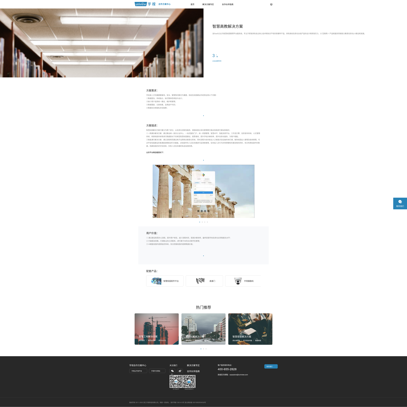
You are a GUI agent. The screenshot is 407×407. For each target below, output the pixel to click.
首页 (192, 4)
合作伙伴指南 (227, 4)
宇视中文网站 (155, 371)
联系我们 (269, 366)
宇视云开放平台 (137, 371)
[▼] (172, 371)
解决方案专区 (208, 4)
